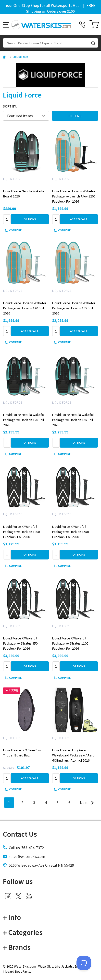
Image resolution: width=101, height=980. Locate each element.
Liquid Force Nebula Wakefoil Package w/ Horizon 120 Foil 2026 (24, 419)
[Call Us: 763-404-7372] (82, 25)
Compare (15, 230)
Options (30, 219)
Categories (25, 932)
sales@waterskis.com (27, 856)
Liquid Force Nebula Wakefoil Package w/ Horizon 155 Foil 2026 (73, 419)
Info (14, 917)
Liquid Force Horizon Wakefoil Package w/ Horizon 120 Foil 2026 (25, 308)
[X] (18, 896)
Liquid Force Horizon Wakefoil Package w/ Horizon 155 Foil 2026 (74, 308)
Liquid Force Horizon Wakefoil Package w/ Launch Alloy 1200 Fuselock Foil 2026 (74, 196)
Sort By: (10, 106)
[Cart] (94, 24)
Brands (19, 947)
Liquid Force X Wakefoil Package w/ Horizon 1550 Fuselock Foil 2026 (70, 531)
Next (84, 802)
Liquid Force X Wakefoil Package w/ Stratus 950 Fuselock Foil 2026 (20, 643)
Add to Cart (79, 219)
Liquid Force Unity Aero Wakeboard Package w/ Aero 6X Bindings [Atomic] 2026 (73, 755)
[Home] (5, 57)
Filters (75, 115)
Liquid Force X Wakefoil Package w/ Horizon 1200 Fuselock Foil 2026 (21, 531)
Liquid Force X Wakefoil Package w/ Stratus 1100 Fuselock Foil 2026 (70, 643)
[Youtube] (29, 896)
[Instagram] (8, 896)
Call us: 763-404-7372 (26, 847)
